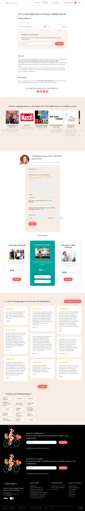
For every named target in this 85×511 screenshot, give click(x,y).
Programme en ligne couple (36, 491)
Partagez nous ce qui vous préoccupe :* (39, 175)
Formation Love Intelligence (19, 414)
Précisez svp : (32, 215)
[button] (3, 130)
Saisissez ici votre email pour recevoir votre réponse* (40, 201)
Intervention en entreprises (57, 487)
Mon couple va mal (30, 404)
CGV (51, 508)
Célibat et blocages (5, 398)
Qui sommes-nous (73, 486)
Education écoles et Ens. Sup (58, 486)
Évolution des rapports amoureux (30, 409)
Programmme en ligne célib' (36, 489)
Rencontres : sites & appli (19, 404)
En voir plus (42, 386)
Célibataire (42, 276)
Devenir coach (54, 489)
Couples (31, 419)
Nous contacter (72, 494)
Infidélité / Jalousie (18, 409)
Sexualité (19, 398)
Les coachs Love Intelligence (36, 497)
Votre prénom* (32, 169)
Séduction (31, 398)
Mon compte (72, 496)
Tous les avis (71, 492)
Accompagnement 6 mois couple (37, 494)
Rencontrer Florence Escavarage (37, 496)
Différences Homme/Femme (7, 419)
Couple (42, 281)
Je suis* (30, 194)
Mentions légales (22, 508)
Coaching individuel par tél (36, 487)
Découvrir (17, 279)
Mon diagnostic (33, 486)
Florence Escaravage (73, 487)
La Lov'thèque (72, 489)
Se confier (7, 494)
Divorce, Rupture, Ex (30, 414)
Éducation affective (5, 414)
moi (47, 448)
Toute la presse (72, 491)
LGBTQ (7, 409)
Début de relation (18, 419)
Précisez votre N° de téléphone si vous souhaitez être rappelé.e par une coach (41, 208)
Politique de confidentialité (35, 508)
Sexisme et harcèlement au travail (7, 404)
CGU (46, 508)
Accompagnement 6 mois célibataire (38, 492)
